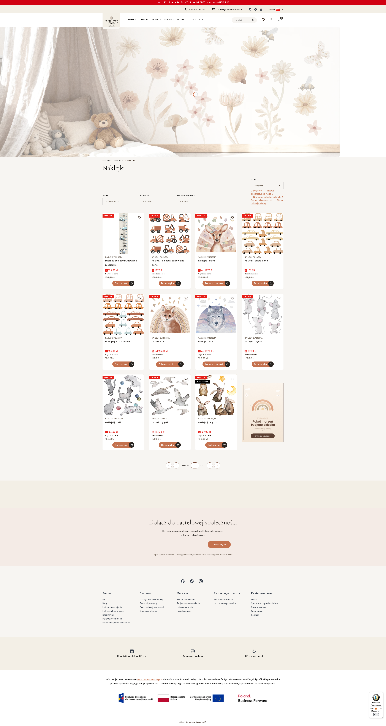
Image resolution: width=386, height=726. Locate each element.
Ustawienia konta (185, 607)
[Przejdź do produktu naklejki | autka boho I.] (262, 233)
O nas (254, 599)
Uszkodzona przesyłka (225, 603)
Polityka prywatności (112, 619)
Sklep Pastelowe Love (113, 160)
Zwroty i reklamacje (223, 599)
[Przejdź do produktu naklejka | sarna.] (216, 233)
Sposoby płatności (148, 611)
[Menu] (381, 694)
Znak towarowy (258, 607)
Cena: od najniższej (261, 200)
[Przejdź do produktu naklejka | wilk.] (216, 314)
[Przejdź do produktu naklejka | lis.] (170, 314)
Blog (105, 603)
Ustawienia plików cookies (115, 622)
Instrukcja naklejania (112, 607)
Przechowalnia (184, 611)
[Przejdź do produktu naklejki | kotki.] (123, 395)
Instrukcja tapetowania (113, 611)
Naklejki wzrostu (113, 257)
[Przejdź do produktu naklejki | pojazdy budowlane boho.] (170, 233)
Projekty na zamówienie (188, 603)
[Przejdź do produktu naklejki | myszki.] (262, 314)
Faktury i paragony (148, 603)
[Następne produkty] (210, 465)
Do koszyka (121, 283)
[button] (253, 20)
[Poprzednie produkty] (176, 465)
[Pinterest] (255, 9)
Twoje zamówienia (186, 599)
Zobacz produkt (214, 283)
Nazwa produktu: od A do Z (262, 192)
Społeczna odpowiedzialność (265, 603)
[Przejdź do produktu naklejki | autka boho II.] (123, 314)
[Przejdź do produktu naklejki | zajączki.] (216, 395)
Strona (185, 465)
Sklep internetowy (191, 722)
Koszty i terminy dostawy (151, 599)
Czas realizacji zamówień (152, 607)
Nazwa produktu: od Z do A (268, 197)
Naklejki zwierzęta (207, 257)
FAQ (104, 599)
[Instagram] (261, 9)
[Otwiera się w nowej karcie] (182, 581)
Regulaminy (108, 615)
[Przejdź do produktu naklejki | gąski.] (170, 395)
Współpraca (257, 611)
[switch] (376, 714)
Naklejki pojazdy (160, 257)
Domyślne (256, 190)
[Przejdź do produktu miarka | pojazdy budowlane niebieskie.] (123, 233)
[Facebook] (250, 9)
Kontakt (255, 615)
